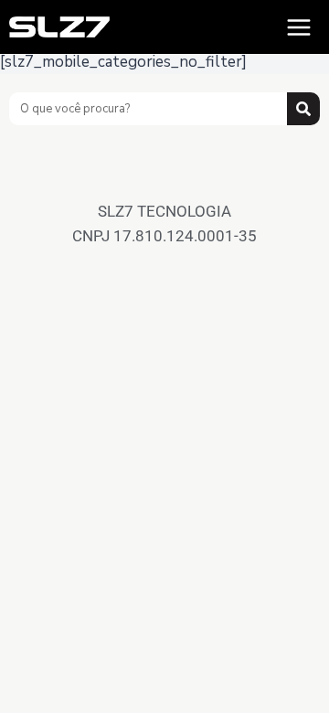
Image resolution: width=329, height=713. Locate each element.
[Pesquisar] (303, 108)
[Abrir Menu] (298, 27)
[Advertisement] (164, 175)
